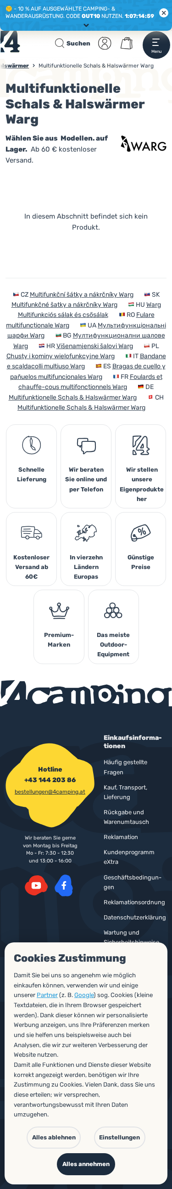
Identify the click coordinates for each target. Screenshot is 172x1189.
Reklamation (121, 837)
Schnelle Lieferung (31, 474)
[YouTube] (36, 885)
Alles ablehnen (54, 1137)
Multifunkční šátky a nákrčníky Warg (81, 295)
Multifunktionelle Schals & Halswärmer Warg (73, 397)
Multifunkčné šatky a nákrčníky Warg (64, 305)
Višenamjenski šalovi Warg (94, 346)
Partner (47, 995)
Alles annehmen (86, 1164)
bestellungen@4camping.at (50, 792)
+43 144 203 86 (50, 780)
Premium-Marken (59, 639)
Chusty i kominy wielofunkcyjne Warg (60, 356)
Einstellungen (119, 1137)
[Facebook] (63, 885)
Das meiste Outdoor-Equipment (113, 644)
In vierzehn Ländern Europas (86, 567)
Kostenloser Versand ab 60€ (31, 567)
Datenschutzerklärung (135, 917)
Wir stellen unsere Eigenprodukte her (142, 484)
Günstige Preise (141, 562)
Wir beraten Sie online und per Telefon (86, 479)
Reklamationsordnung (134, 902)
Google (84, 995)
